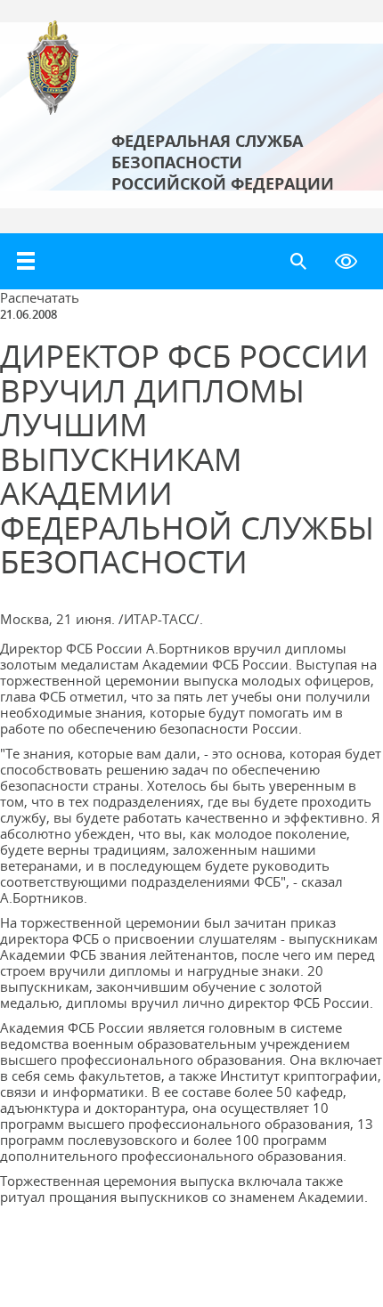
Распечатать (39, 297)
